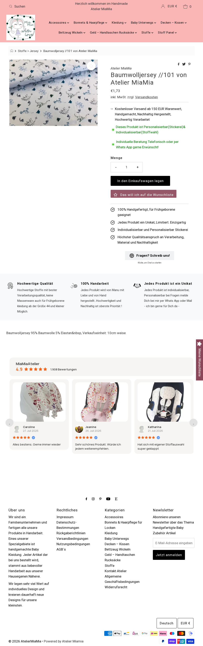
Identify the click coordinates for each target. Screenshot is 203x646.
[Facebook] (86, 498)
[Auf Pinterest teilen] (189, 64)
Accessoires (58, 22)
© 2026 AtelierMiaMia (25, 641)
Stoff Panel (166, 32)
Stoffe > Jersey (28, 51)
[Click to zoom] (91, 66)
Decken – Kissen (173, 22)
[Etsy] (116, 498)
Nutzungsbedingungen (73, 544)
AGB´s (61, 549)
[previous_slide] (9, 423)
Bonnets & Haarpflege (89, 22)
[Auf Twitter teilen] (184, 64)
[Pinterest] (100, 498)
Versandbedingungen (72, 539)
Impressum (65, 517)
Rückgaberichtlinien (70, 533)
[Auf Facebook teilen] (179, 64)
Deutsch (166, 623)
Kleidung (118, 22)
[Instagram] (93, 498)
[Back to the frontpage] (12, 51)
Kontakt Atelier (116, 571)
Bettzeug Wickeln (71, 32)
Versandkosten (146, 97)
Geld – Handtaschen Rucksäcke (112, 32)
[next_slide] (193, 423)
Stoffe (147, 32)
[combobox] (37, 6)
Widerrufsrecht (116, 587)
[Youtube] (108, 498)
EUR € (172, 6)
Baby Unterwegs (142, 22)
